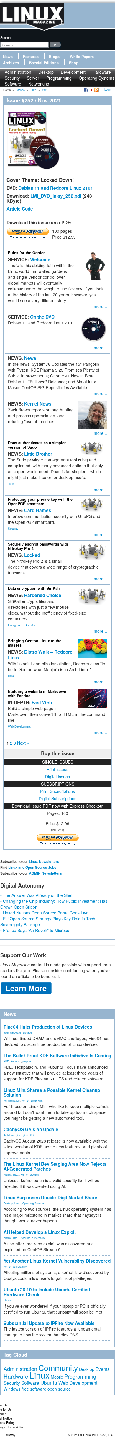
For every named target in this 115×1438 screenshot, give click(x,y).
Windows (12, 1389)
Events (103, 1369)
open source (59, 1389)
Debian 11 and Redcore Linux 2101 (55, 188)
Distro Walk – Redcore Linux (40, 655)
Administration (12, 1100)
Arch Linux (10, 1135)
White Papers (82, 56)
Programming (59, 78)
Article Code (19, 209)
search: (6, 37)
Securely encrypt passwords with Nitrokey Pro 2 (38, 546)
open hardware (12, 1032)
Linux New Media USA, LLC (95, 1435)
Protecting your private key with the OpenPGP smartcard (40, 501)
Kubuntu (15, 1061)
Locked (32, 555)
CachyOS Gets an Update (31, 1129)
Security (13, 528)
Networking (38, 84)
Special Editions (44, 62)
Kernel (25, 1100)
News (8, 56)
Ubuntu (8, 1300)
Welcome (40, 259)
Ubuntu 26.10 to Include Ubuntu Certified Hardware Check (47, 1292)
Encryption (14, 625)
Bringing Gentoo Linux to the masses (34, 643)
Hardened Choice (42, 595)
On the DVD (42, 317)
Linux (11, 676)
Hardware (16, 1376)
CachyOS (22, 1135)
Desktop (8, 1203)
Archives (11, 62)
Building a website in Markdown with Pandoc (37, 693)
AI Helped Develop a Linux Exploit (40, 1232)
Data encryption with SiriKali (34, 588)
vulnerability (38, 1237)
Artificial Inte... (11, 1174)
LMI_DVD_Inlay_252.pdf (55, 196)
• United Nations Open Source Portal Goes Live (44, 913)
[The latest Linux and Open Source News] (96, 90)
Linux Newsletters (44, 861)
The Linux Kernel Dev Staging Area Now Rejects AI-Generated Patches (55, 1166)
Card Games (37, 510)
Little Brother (38, 454)
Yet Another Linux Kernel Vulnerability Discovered (57, 1261)
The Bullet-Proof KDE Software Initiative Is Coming (57, 1055)
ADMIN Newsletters (45, 873)
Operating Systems (96, 78)
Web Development (19, 726)
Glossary (10, 1435)
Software (13, 84)
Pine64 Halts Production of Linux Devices (48, 1027)
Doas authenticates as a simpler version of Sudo (37, 445)
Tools (11, 484)
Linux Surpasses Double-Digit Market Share (50, 1197)
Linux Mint (36, 1100)
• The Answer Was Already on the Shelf (36, 895)
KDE (6, 1061)
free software (34, 1389)
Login (107, 90)
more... (100, 306)
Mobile (57, 1377)
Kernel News (38, 404)
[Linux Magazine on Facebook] (85, 90)
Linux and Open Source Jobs (32, 867)
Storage (27, 1032)
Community (58, 1367)
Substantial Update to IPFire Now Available (49, 1323)
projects (26, 1061)
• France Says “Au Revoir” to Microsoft (36, 930)
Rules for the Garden (27, 252)
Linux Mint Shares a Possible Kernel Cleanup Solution (52, 1092)
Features (31, 56)
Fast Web (42, 702)
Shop (73, 62)
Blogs (54, 56)
